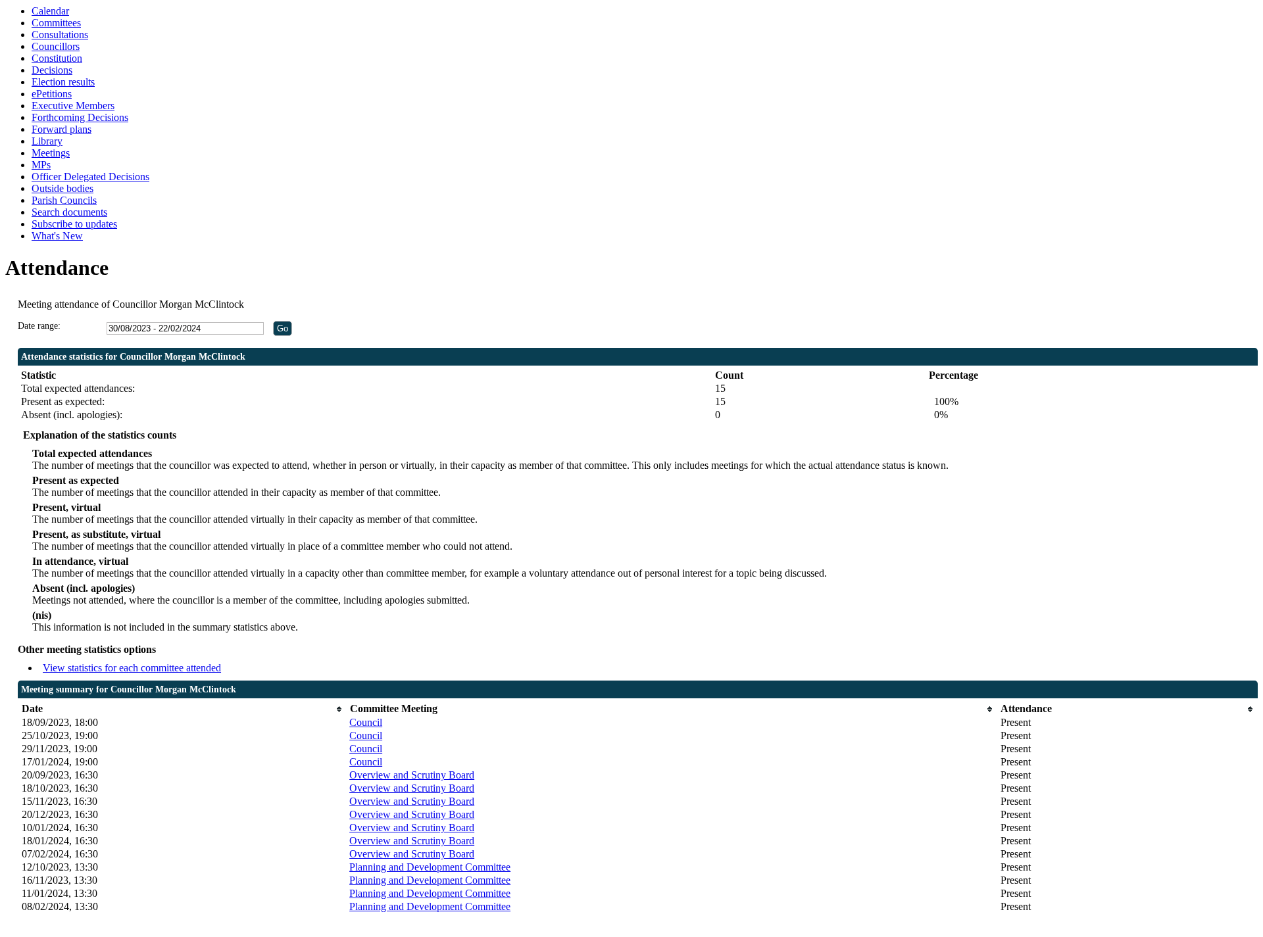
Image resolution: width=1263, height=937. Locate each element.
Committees (56, 22)
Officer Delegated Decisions (90, 176)
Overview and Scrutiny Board (411, 775)
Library (47, 141)
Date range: (39, 326)
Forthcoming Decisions (80, 117)
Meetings (51, 152)
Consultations (60, 34)
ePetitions (52, 93)
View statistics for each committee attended (132, 667)
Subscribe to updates (74, 223)
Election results (63, 81)
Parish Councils (64, 200)
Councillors (56, 46)
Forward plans (61, 129)
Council (365, 722)
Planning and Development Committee (429, 867)
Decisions (52, 70)
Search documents (69, 212)
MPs (41, 164)
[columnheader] (182, 709)
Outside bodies (62, 188)
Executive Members (73, 105)
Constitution (57, 58)
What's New (57, 235)
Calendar (50, 10)
